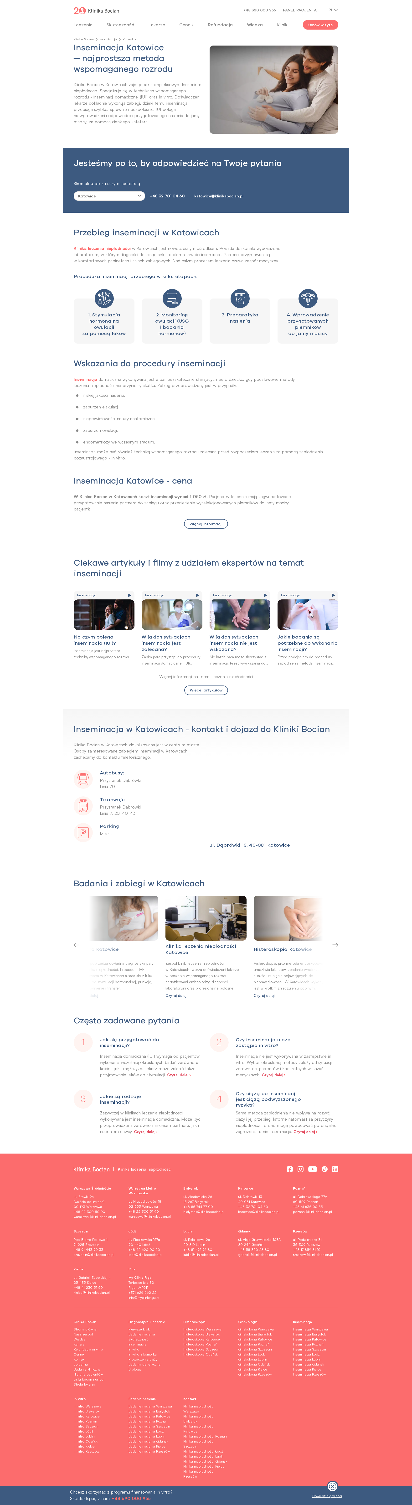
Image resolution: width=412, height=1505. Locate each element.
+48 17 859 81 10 (306, 1249)
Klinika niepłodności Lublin (203, 1456)
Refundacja (220, 24)
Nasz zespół (83, 1334)
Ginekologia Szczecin (255, 1349)
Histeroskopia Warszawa (202, 1329)
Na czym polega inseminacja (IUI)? (95, 640)
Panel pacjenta (300, 10)
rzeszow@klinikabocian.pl (313, 1254)
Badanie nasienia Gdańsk (148, 1441)
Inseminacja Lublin (307, 1359)
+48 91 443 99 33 (88, 1249)
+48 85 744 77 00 (198, 1207)
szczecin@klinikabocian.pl (94, 1254)
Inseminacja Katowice (309, 1339)
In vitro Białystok (86, 1411)
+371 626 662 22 (142, 1292)
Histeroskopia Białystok (201, 1334)
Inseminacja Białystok (309, 1334)
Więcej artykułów (206, 690)
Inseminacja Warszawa (310, 1329)
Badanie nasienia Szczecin (149, 1426)
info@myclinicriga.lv (144, 1297)
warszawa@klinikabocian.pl (95, 1217)
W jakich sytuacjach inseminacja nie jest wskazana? (234, 643)
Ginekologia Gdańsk (254, 1364)
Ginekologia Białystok (255, 1334)
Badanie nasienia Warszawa (150, 1406)
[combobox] (109, 196)
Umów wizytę (320, 25)
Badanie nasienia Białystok (149, 1411)
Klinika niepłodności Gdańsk (205, 1461)
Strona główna (85, 1329)
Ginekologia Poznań (253, 1344)
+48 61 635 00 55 (308, 1207)
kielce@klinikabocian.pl (92, 1292)
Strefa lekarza (84, 1384)
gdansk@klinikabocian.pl (257, 1254)
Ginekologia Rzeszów (255, 1374)
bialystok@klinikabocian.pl (203, 1212)
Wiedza (255, 24)
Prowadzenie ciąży (143, 1359)
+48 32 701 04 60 (167, 195)
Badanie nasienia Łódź (146, 1431)
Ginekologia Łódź (252, 1354)
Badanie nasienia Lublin (147, 1436)
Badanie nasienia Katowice (149, 1416)
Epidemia (81, 1364)
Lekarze (157, 24)
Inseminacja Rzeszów (309, 1374)
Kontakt (80, 1359)
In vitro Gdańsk (86, 1441)
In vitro (134, 1349)
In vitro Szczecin (86, 1426)
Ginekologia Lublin (252, 1359)
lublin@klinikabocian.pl (201, 1254)
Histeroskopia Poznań (200, 1344)
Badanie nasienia (142, 1334)
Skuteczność (120, 24)
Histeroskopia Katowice (201, 1339)
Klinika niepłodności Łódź (203, 1451)
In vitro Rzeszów (86, 1451)
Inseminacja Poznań (308, 1344)
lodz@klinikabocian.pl (145, 1254)
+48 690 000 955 (259, 10)
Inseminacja (108, 39)
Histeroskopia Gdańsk (200, 1354)
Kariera (79, 1344)
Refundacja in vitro (88, 1349)
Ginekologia (248, 1321)
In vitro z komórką (143, 1354)
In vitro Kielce (84, 1446)
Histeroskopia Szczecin (201, 1349)
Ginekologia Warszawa (256, 1329)
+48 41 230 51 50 (88, 1287)
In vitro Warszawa (87, 1406)
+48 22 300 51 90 (144, 1211)
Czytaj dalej (175, 995)
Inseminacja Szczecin (309, 1349)
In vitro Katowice (87, 1416)
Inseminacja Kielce (307, 1369)
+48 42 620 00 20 (144, 1249)
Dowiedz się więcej (327, 1496)
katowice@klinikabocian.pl (218, 195)
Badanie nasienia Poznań (148, 1421)
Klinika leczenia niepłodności (102, 248)
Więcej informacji (206, 524)
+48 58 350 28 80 (253, 1249)
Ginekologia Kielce (252, 1369)
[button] (97, 945)
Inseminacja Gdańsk (308, 1364)
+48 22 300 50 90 (89, 1212)
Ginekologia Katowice (255, 1339)
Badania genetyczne (144, 1364)
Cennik (79, 1354)
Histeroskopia (194, 1321)
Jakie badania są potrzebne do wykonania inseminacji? (308, 643)
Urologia (135, 1369)
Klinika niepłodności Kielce (203, 1466)
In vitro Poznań (85, 1421)
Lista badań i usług (88, 1379)
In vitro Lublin (84, 1436)
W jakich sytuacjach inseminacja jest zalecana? (166, 643)
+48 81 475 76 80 (197, 1249)
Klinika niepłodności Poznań (205, 1436)
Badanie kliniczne (87, 1369)
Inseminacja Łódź (306, 1354)
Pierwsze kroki (139, 1329)
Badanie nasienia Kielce (147, 1446)
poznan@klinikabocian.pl (312, 1212)
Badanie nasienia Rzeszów (149, 1451)
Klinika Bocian (84, 39)
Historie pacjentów (88, 1374)
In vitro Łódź (83, 1431)
